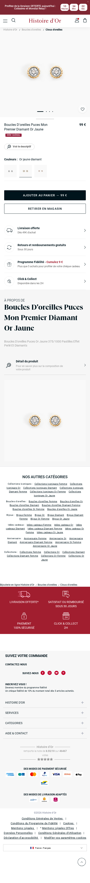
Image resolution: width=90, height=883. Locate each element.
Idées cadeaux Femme (39, 525)
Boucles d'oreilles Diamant (24, 505)
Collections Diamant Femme (22, 556)
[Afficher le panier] (85, 21)
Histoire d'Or (10, 29)
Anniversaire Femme (35, 538)
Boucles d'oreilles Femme (43, 501)
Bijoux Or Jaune (61, 519)
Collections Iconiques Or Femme (48, 491)
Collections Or (52, 552)
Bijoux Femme (24, 515)
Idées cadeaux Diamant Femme (45, 528)
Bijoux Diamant (56, 515)
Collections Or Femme (53, 556)
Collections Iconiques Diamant (40, 488)
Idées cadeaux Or (63, 525)
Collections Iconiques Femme (51, 484)
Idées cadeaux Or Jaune (50, 532)
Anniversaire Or (58, 538)
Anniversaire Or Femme (68, 542)
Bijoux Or (40, 515)
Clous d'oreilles (54, 29)
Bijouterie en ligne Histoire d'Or (17, 584)
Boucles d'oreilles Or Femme (28, 509)
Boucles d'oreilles (31, 29)
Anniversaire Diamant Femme (36, 542)
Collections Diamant (73, 552)
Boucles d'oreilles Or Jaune (62, 509)
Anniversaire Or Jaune (45, 546)
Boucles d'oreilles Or (71, 501)
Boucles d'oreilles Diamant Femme (61, 505)
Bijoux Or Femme (40, 519)
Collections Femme (30, 552)
